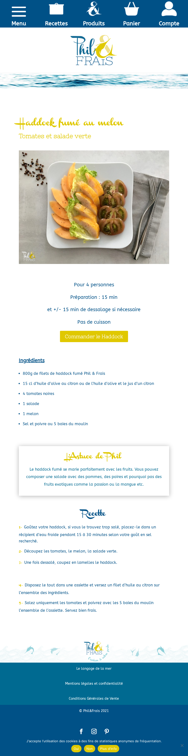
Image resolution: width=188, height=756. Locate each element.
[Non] (181, 745)
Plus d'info (108, 749)
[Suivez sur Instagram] (94, 731)
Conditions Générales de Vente (94, 699)
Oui (76, 749)
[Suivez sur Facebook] (81, 731)
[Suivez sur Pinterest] (106, 731)
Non (89, 749)
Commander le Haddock (94, 336)
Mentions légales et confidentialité (94, 684)
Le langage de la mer (94, 669)
